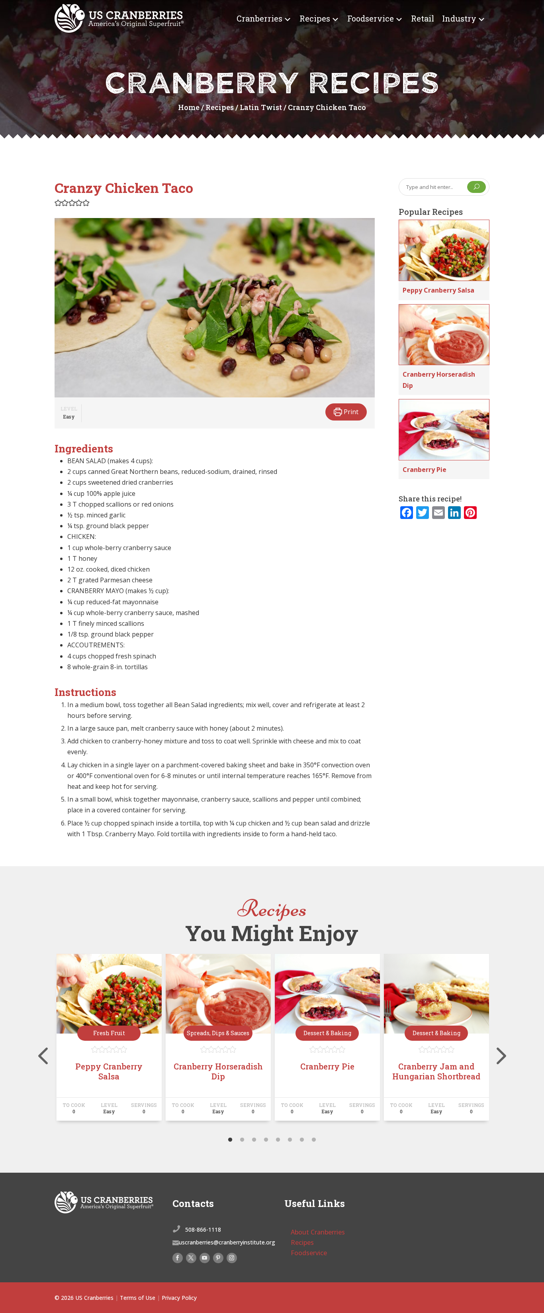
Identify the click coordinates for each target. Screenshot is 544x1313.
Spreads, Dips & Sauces (218, 1033)
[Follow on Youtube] (205, 1258)
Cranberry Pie (424, 469)
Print (350, 411)
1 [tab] (230, 1140)
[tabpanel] (109, 1040)
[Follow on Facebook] (177, 1258)
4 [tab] (266, 1140)
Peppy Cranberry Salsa (438, 290)
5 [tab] (278, 1140)
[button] (58, 202)
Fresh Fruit (109, 1033)
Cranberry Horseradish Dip (218, 1071)
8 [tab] (314, 1140)
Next (495, 1041)
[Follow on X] (191, 1258)
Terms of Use (137, 1297)
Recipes (314, 18)
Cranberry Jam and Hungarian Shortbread (436, 1071)
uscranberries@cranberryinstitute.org (227, 1242)
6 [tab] (290, 1140)
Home (189, 107)
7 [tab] (302, 1140)
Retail (422, 18)
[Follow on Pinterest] (218, 1258)
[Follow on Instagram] (232, 1258)
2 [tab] (242, 1140)
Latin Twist (261, 107)
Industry (459, 18)
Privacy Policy (179, 1297)
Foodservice (370, 18)
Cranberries (259, 18)
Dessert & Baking (327, 1033)
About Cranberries (318, 1232)
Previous (49, 1041)
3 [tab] (254, 1140)
